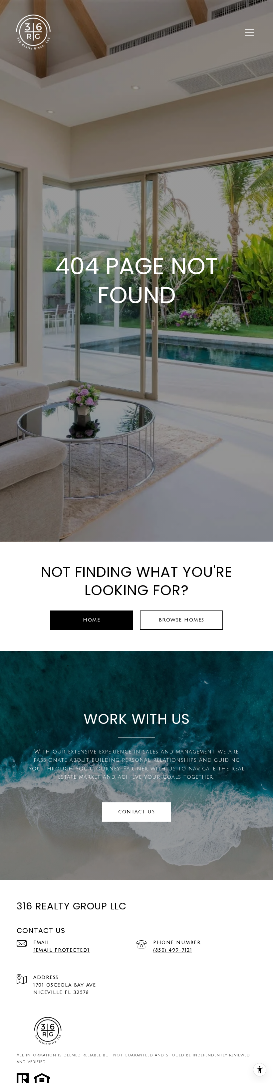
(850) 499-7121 (172, 950)
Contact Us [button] (136, 811)
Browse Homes (181, 619)
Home (91, 619)
